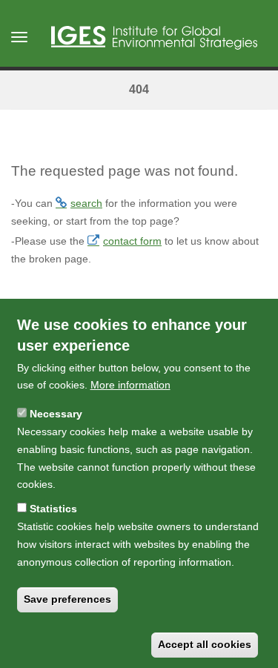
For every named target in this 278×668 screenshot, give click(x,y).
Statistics (53, 509)
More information (130, 385)
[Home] (154, 38)
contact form (132, 241)
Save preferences (67, 599)
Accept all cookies (204, 644)
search (86, 203)
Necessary (56, 414)
